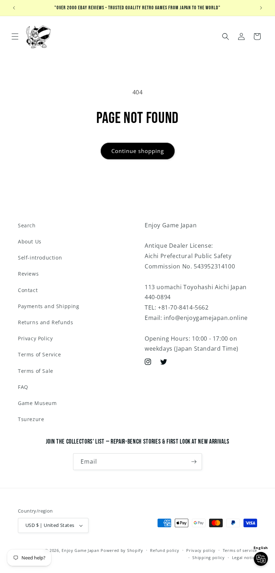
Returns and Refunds (45, 322)
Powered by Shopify (122, 550)
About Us (30, 241)
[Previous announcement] (14, 8)
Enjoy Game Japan (80, 550)
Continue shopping (137, 150)
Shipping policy (208, 557)
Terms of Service (39, 354)
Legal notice (244, 557)
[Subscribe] (194, 461)
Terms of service (240, 550)
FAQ (23, 387)
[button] (15, 36)
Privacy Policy (35, 338)
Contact (28, 290)
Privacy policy (201, 550)
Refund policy (164, 550)
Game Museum (37, 403)
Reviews (28, 273)
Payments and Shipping (48, 306)
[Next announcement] (261, 8)
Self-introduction (40, 257)
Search (27, 225)
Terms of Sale (35, 370)
